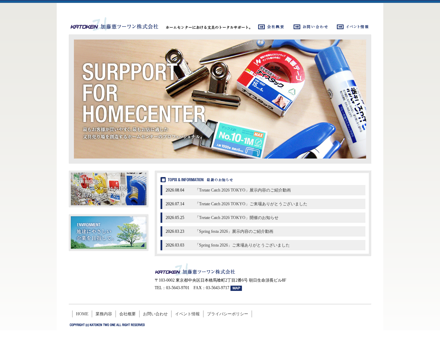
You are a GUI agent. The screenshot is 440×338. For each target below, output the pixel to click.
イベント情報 (187, 314)
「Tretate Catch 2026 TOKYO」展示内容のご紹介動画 (243, 190)
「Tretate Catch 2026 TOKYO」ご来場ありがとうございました (251, 203)
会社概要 (127, 314)
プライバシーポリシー (227, 314)
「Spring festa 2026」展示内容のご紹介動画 (234, 231)
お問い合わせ (155, 314)
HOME (82, 314)
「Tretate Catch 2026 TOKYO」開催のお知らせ (236, 217)
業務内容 (104, 314)
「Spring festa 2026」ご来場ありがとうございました (242, 245)
